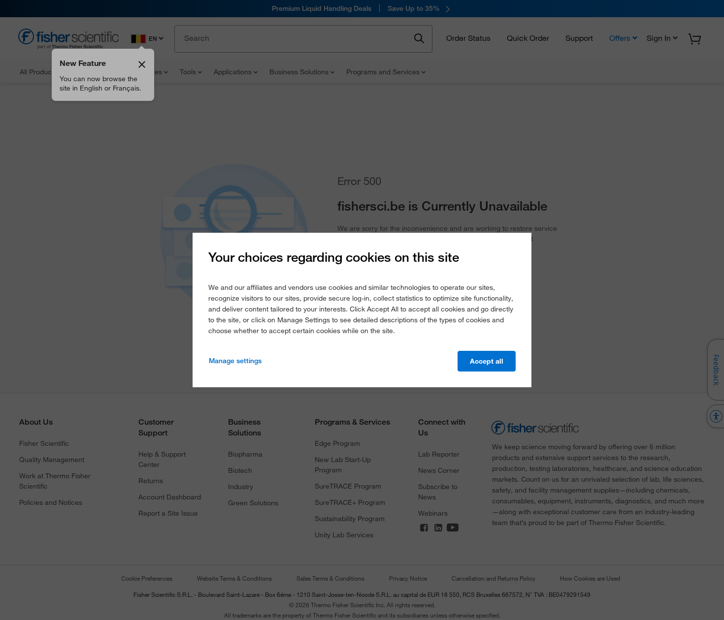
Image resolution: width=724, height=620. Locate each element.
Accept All (486, 361)
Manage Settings (235, 360)
